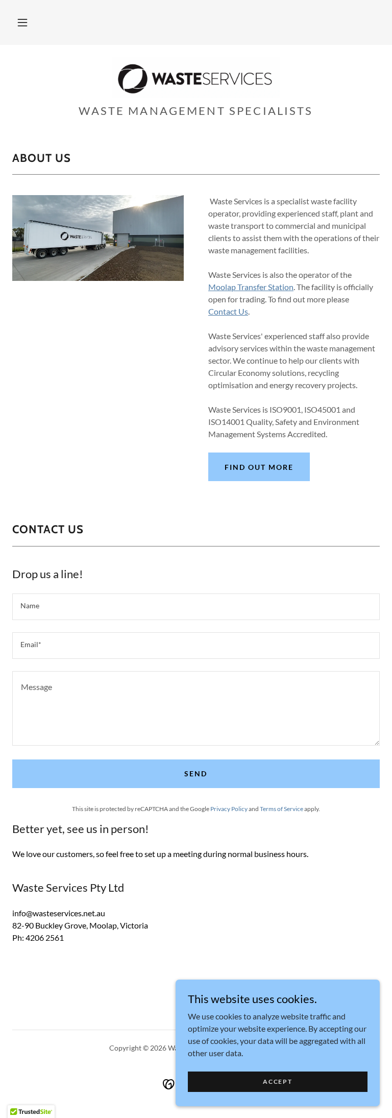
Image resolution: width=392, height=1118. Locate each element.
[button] (22, 22)
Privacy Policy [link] (229, 809)
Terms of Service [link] (281, 809)
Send (195, 773)
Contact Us (228, 311)
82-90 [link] (23, 925)
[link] (196, 77)
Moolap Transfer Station (250, 287)
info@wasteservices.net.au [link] (58, 913)
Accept (277, 1081)
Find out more (259, 467)
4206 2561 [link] (45, 937)
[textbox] (196, 606)
